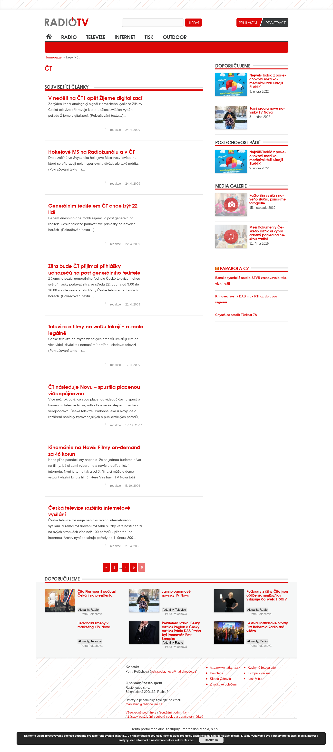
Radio (69, 36)
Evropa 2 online (259, 673)
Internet (125, 36)
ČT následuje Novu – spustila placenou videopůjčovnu (94, 390)
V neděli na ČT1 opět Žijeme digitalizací (95, 97)
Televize (95, 36)
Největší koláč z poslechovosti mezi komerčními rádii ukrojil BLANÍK (267, 80)
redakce (115, 130)
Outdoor (175, 36)
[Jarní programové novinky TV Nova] (231, 117)
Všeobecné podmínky (141, 712)
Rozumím (211, 740)
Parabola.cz (234, 268)
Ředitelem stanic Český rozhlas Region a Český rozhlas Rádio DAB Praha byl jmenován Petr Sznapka (181, 630)
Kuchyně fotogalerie (262, 667)
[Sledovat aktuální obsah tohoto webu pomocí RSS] (217, 268)
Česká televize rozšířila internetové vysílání (89, 511)
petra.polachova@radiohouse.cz (173, 671)
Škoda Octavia (220, 679)
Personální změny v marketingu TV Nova (94, 624)
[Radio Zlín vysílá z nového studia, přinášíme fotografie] (231, 204)
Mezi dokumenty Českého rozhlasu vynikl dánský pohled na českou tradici (267, 232)
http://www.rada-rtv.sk (225, 667)
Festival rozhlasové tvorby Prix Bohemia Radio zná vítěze (267, 626)
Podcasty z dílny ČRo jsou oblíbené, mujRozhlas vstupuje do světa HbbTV (267, 595)
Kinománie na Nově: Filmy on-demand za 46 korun (94, 450)
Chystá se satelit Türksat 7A (236, 315)
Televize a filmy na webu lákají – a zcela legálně (95, 329)
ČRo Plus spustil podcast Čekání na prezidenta (97, 593)
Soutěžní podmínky (173, 712)
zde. (191, 740)
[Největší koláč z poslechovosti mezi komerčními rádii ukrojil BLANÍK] (231, 84)
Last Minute (256, 679)
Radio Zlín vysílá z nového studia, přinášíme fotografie (267, 199)
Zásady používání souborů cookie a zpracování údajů (165, 716)
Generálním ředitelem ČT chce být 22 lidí (92, 208)
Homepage (53, 57)
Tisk (149, 36)
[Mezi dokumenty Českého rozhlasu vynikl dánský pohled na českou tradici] (231, 236)
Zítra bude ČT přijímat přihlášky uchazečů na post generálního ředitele (94, 269)
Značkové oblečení (223, 684)
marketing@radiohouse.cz (144, 704)
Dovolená (216, 673)
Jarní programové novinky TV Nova (267, 110)
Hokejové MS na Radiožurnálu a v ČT (91, 151)
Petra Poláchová (92, 614)
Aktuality (83, 609)
